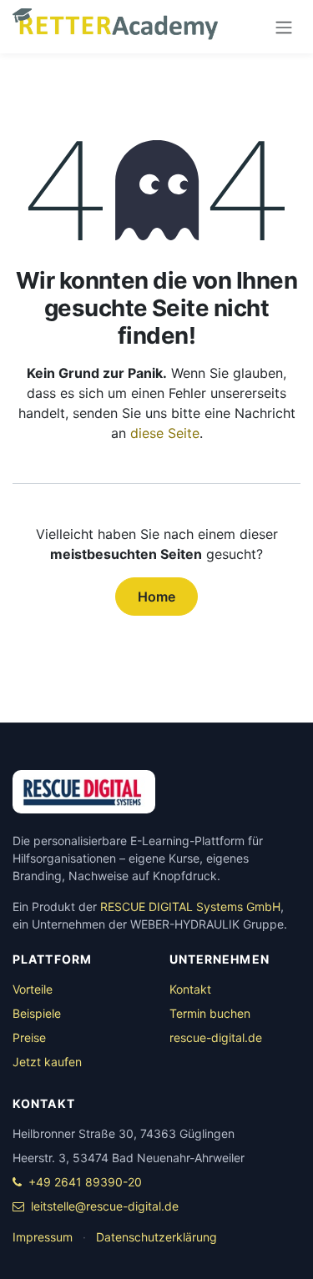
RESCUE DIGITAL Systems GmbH (190, 906)
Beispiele (37, 1013)
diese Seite (164, 433)
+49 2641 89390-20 (85, 1182)
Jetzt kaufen (47, 1062)
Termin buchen (209, 1013)
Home (156, 596)
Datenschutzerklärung (156, 1237)
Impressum (43, 1237)
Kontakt (190, 989)
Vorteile (33, 989)
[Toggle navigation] (283, 26)
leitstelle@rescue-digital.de (105, 1206)
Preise (29, 1037)
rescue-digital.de (215, 1037)
